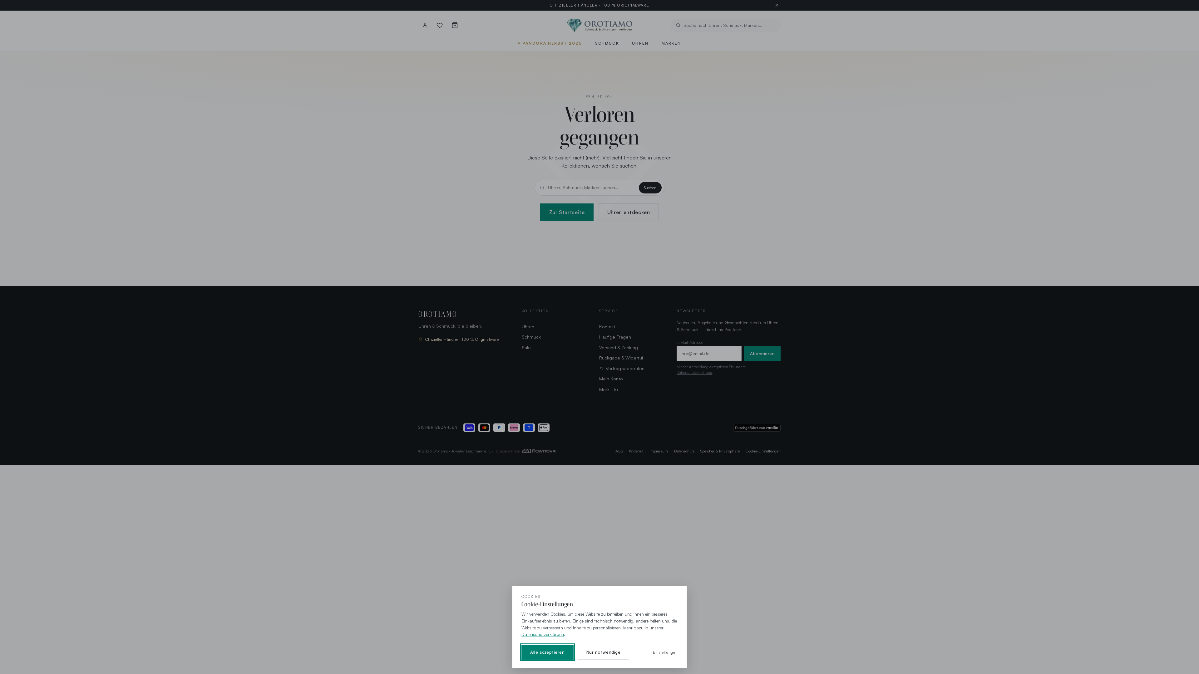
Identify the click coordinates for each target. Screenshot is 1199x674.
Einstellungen (665, 652)
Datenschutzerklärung (542, 634)
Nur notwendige (603, 652)
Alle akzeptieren (547, 652)
